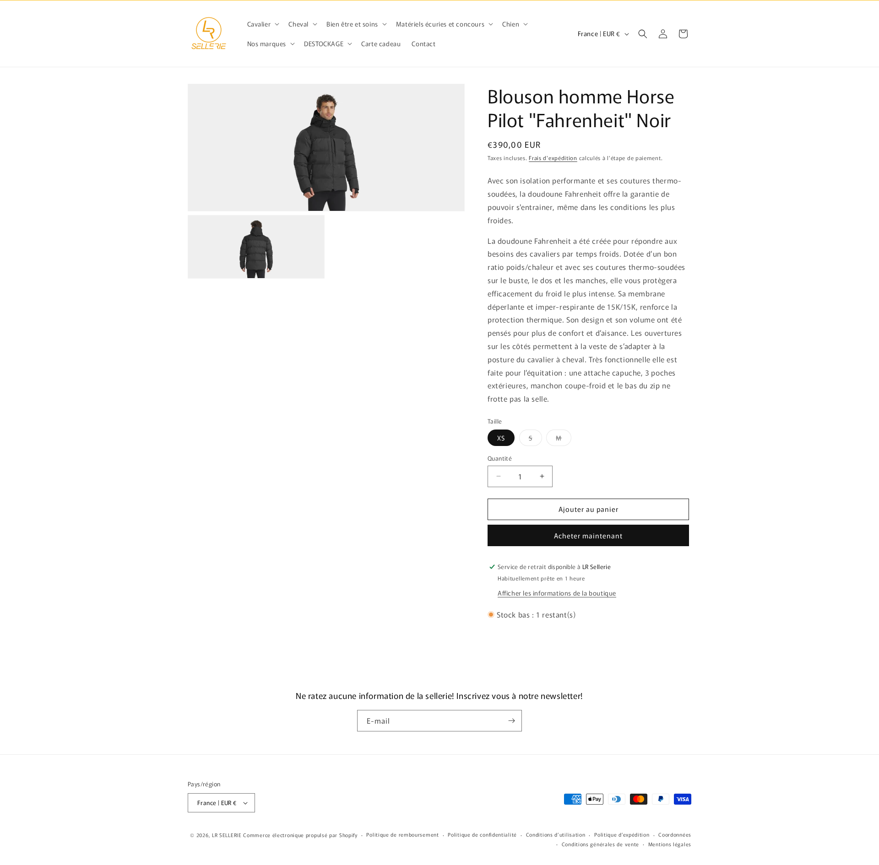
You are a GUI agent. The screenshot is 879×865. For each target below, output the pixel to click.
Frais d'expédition (553, 157)
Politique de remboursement (402, 834)
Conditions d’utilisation (556, 834)
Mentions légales (669, 844)
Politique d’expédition (621, 834)
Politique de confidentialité (482, 834)
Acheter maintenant (588, 535)
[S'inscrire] (511, 720)
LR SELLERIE (227, 834)
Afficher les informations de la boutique (557, 592)
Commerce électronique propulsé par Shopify (300, 834)
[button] (262, 23)
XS (501, 437)
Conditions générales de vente (600, 844)
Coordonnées (674, 834)
